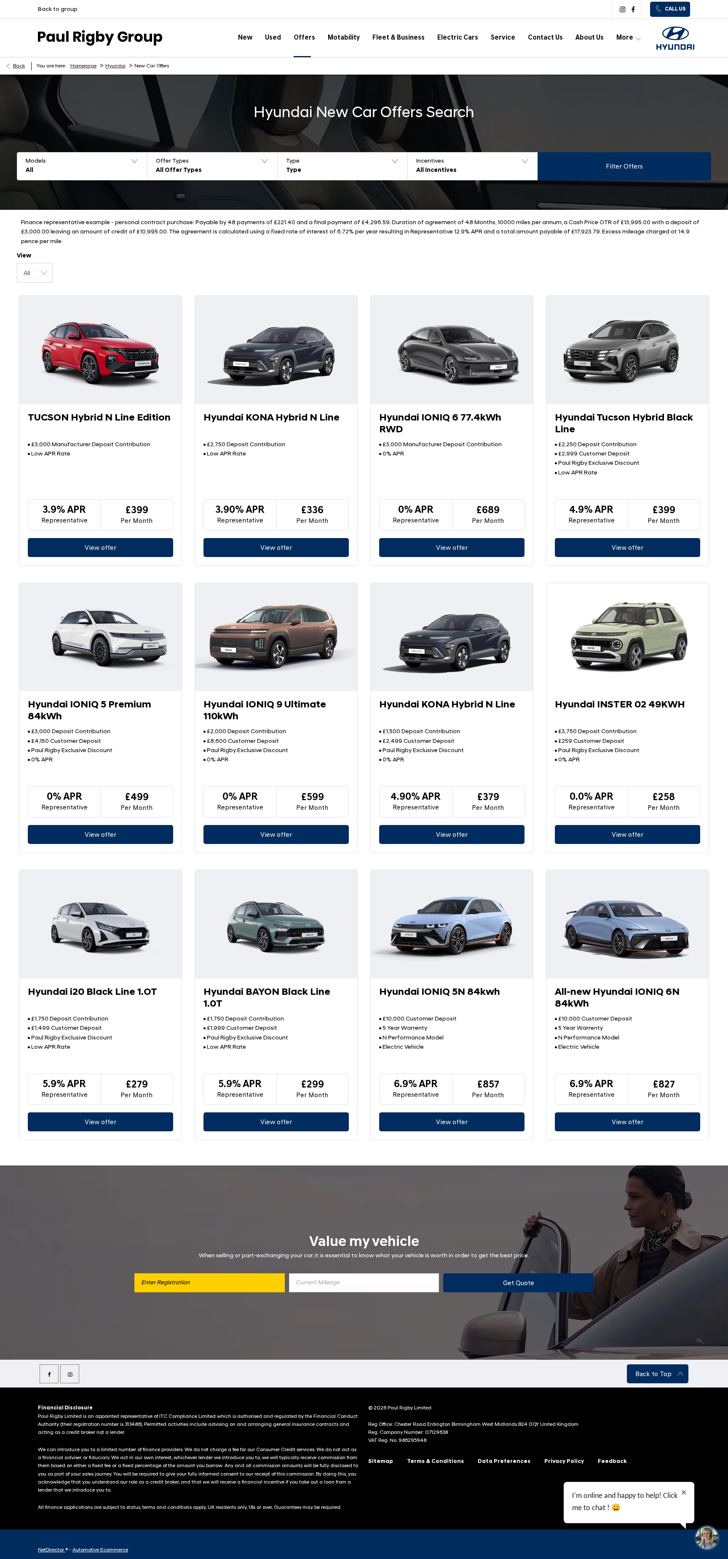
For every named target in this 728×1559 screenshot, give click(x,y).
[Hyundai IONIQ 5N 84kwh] (452, 924)
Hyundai (115, 66)
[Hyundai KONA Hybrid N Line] (276, 350)
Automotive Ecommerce (100, 1550)
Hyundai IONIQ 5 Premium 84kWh (89, 711)
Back (19, 66)
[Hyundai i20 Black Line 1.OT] (100, 924)
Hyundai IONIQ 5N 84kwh (439, 992)
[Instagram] (621, 9)
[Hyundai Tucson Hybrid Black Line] (627, 350)
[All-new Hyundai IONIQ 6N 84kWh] (627, 924)
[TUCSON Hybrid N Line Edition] (100, 350)
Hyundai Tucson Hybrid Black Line (624, 424)
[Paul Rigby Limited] (100, 38)
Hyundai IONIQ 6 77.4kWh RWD (440, 424)
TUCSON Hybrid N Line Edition (99, 418)
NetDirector (51, 1550)
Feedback (612, 1461)
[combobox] (35, 273)
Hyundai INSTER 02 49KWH (620, 705)
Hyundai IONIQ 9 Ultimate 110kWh (264, 711)
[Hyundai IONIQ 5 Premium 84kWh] (100, 637)
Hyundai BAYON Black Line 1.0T (266, 998)
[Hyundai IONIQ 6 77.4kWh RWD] (452, 350)
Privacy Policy (564, 1461)
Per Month (136, 521)
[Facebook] (632, 9)
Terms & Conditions (435, 1461)
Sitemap (380, 1461)
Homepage (83, 66)
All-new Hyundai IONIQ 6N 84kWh (617, 998)
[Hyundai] (675, 38)
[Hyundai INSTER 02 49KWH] (627, 637)
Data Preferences (504, 1461)
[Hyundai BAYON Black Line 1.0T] (276, 924)
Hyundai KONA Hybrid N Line (271, 418)
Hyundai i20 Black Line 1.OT (92, 992)
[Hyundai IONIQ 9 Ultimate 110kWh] (276, 637)
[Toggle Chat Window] (707, 1538)
